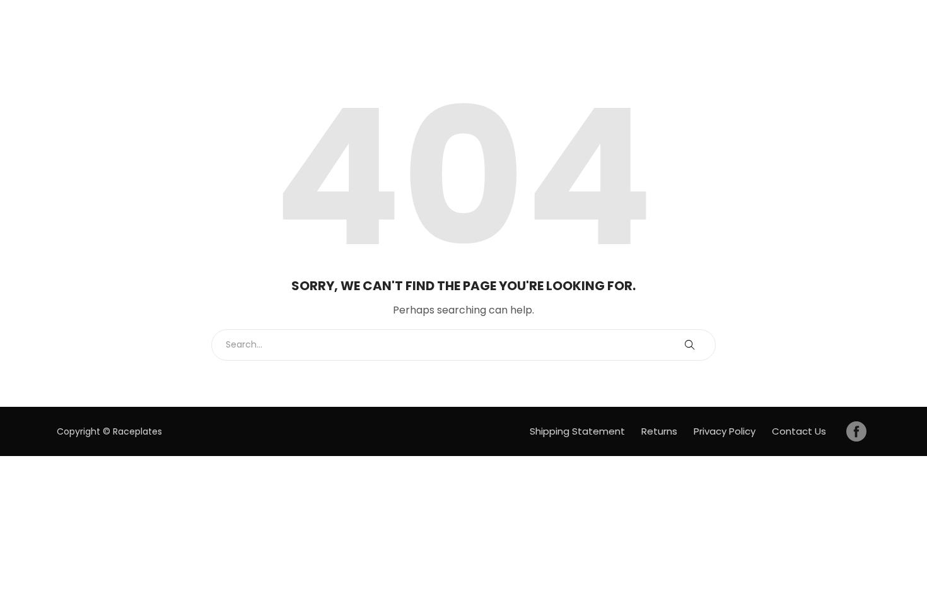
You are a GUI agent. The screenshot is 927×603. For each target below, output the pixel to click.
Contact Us (807, 17)
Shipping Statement (577, 431)
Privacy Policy (724, 431)
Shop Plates (737, 17)
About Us (670, 17)
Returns (659, 431)
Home (616, 17)
